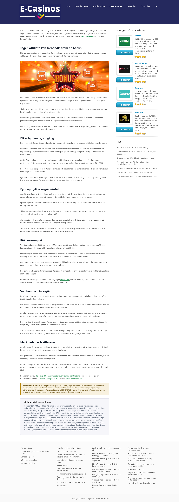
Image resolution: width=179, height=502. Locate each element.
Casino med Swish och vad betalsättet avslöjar (138, 449)
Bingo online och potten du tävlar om (105, 486)
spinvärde (64, 279)
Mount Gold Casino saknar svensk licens (70, 461)
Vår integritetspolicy (29, 460)
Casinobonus (115, 6)
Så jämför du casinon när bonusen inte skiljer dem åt (141, 473)
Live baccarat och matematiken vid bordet (134, 172)
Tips (156, 6)
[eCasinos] (40, 20)
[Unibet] (124, 36)
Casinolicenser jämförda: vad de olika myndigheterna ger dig (133, 163)
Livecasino (131, 6)
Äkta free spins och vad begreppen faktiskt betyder (142, 479)
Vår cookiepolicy (27, 457)
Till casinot (124, 52)
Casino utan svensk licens (67, 451)
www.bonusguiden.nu (49, 378)
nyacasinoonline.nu (74, 378)
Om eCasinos (26, 448)
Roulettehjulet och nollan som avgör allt (106, 449)
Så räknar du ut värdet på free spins (71, 482)
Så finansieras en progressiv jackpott (71, 474)
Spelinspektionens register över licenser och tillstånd (58, 376)
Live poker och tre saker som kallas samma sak (137, 176)
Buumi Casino (62, 465)
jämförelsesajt (87, 36)
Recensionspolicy (28, 463)
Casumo (139, 88)
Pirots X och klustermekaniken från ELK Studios (137, 168)
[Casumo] (124, 89)
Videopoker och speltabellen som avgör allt (105, 460)
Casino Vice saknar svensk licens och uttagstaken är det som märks (71, 456)
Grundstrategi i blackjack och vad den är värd (105, 481)
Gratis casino (99, 6)
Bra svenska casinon (136, 469)
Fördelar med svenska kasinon (69, 448)
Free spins (145, 6)
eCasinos (105, 498)
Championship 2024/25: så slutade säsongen (136, 158)
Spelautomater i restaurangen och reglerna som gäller (141, 465)
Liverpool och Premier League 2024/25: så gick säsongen (136, 152)
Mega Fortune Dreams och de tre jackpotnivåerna (105, 465)
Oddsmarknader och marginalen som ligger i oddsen (105, 454)
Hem (68, 6)
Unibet (138, 35)
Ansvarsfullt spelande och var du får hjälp (35, 452)
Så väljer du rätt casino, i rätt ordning (132, 147)
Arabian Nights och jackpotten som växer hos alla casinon (106, 470)
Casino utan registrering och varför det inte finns (70, 478)
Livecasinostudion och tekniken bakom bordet (69, 469)
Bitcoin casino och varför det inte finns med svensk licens (141, 454)
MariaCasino (141, 63)
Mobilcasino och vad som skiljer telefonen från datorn (140, 460)
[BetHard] (124, 113)
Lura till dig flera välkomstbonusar (141, 483)
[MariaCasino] (124, 64)
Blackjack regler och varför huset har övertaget (106, 475)
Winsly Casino (62, 486)
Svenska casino (81, 6)
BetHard (139, 112)
